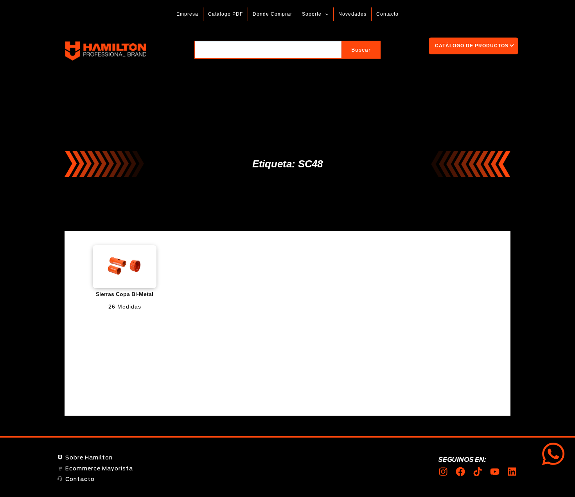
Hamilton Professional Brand (169, 51)
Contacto (387, 14)
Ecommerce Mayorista (99, 469)
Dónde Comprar (272, 14)
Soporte (312, 14)
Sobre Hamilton (89, 458)
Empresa (187, 14)
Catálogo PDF (225, 14)
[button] (325, 14)
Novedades (352, 14)
